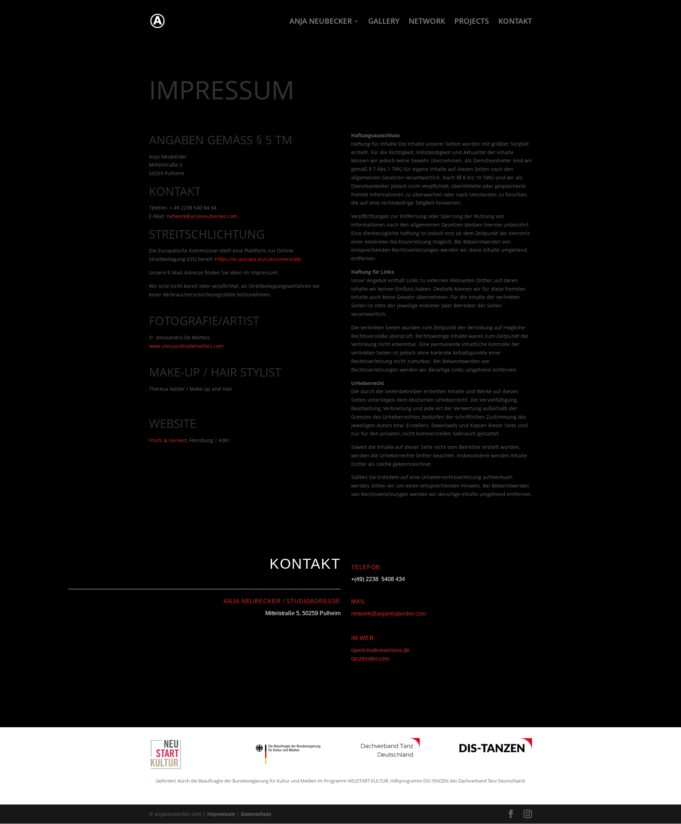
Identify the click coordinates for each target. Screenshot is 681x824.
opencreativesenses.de (380, 650)
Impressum (221, 814)
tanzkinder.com (370, 659)
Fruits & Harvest (168, 440)
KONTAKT (515, 22)
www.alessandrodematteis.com (186, 346)
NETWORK (427, 22)
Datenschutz (256, 814)
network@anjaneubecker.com (388, 614)
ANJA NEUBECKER (320, 22)
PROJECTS (471, 22)
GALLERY (383, 22)
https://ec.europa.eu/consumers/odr (258, 259)
